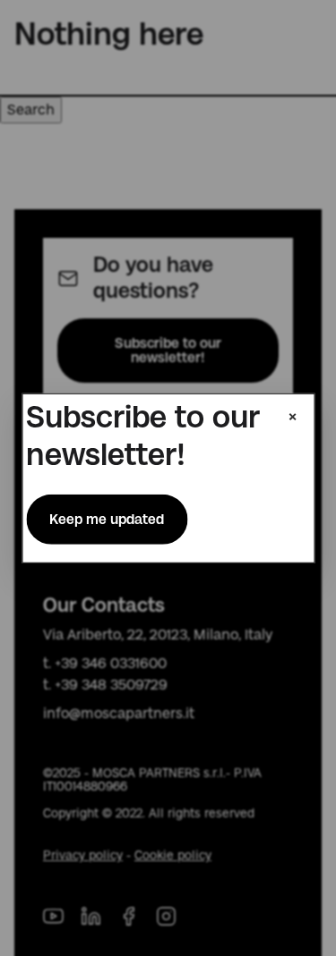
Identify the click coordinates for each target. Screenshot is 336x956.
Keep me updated (106, 519)
